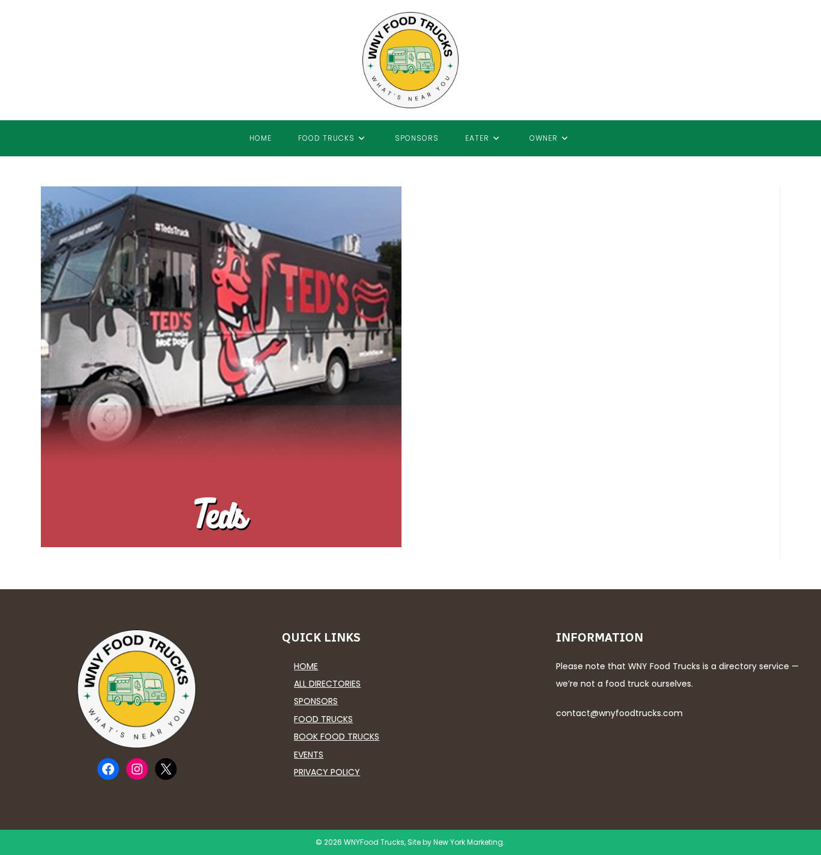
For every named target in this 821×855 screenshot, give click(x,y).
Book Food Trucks (336, 737)
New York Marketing (468, 842)
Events (308, 755)
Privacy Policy (327, 772)
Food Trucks (323, 719)
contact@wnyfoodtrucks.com (619, 713)
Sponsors (316, 701)
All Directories (327, 684)
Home (306, 666)
